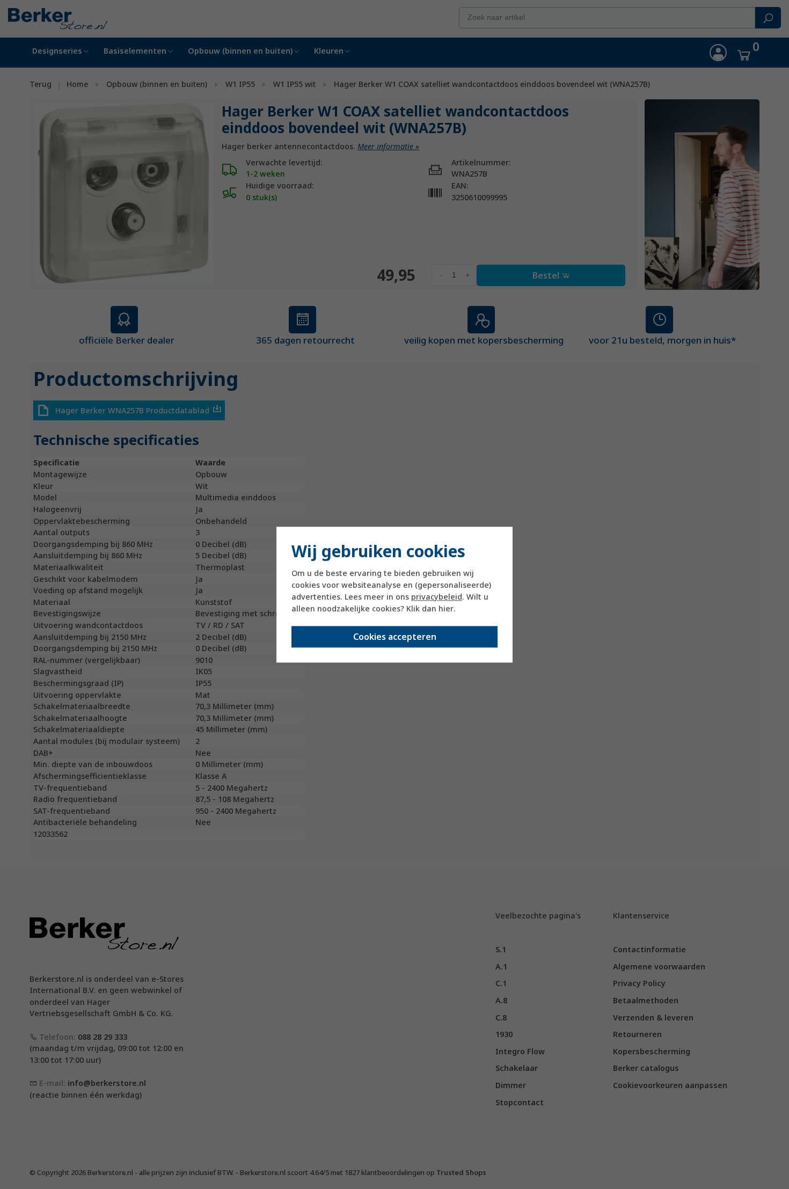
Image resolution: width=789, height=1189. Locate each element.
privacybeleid (436, 597)
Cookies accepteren (394, 637)
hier (446, 609)
